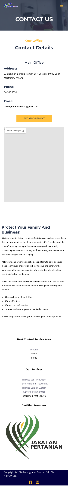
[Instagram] (37, 482)
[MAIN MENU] (62, 5)
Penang (34, 349)
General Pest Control (34, 391)
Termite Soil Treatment (34, 379)
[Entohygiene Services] (11, 5)
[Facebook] (30, 482)
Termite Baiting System (34, 387)
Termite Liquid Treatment (34, 383)
